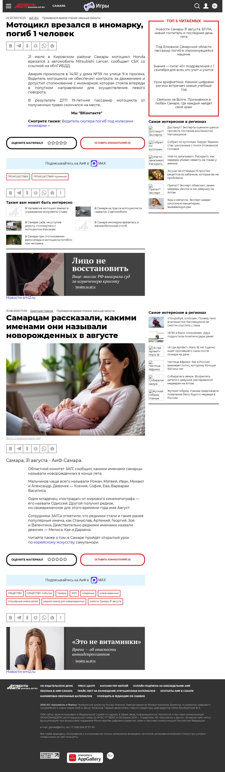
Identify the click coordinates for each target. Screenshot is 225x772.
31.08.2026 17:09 (16, 310)
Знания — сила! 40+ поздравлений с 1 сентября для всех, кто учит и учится (183, 68)
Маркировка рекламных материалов (66, 696)
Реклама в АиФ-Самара (56, 691)
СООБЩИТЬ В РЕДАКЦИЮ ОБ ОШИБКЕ (121, 696)
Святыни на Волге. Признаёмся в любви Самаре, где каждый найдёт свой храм (183, 103)
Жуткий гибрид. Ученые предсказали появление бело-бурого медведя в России (193, 394)
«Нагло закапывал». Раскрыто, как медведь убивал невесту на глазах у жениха (192, 160)
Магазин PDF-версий (114, 686)
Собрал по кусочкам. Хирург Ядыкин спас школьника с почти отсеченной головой (192, 145)
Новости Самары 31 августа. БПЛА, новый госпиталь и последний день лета (183, 33)
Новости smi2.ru (20, 298)
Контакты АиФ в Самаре (177, 691)
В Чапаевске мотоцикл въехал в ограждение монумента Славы (47, 210)
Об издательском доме (56, 686)
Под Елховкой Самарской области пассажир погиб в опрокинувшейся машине (183, 50)
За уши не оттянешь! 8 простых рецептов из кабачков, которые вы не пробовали (193, 174)
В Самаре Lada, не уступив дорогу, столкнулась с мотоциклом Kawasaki (43, 226)
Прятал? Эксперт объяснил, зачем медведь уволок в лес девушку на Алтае (190, 189)
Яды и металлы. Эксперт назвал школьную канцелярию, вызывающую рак (189, 203)
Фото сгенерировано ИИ (23, 438)
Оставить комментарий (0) (112, 143)
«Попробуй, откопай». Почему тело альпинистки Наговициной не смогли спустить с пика (191, 322)
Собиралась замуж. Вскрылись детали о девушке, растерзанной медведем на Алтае (190, 380)
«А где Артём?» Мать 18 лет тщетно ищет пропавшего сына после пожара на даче (191, 351)
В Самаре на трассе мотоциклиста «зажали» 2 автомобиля (118, 210)
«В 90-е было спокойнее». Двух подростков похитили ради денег (190, 334)
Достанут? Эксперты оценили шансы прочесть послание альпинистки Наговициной (192, 131)
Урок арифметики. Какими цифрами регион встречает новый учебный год (184, 85)
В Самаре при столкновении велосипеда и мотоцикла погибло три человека (48, 240)
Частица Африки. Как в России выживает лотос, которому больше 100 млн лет (191, 365)
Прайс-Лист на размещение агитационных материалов (116, 691)
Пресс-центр (86, 686)
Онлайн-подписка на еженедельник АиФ (161, 686)
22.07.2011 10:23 (16, 18)
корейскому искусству (54, 542)
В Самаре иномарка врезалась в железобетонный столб (116, 224)
